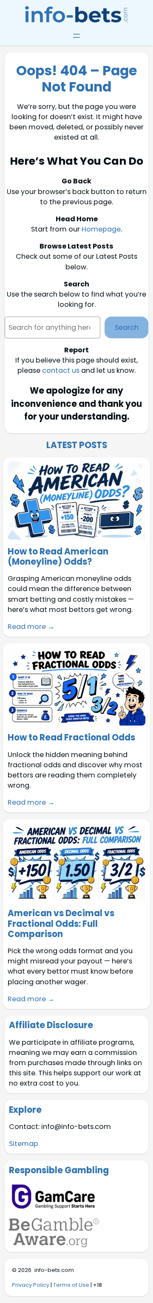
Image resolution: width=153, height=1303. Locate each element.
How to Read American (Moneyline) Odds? (58, 556)
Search (127, 327)
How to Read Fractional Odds (71, 737)
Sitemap (23, 1144)
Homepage (101, 229)
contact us (60, 370)
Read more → (31, 626)
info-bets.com (54, 1270)
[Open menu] (76, 36)
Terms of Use (71, 1285)
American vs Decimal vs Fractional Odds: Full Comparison (61, 923)
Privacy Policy (30, 1285)
